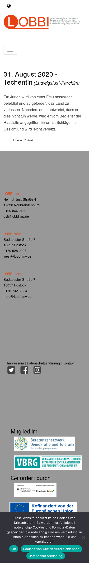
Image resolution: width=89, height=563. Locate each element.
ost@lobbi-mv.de (16, 216)
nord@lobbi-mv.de (17, 296)
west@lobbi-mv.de (17, 256)
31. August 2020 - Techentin (42, 78)
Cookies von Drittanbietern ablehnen (51, 549)
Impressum (15, 362)
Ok (14, 549)
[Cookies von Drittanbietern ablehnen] (83, 537)
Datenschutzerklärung (43, 362)
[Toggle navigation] (9, 5)
